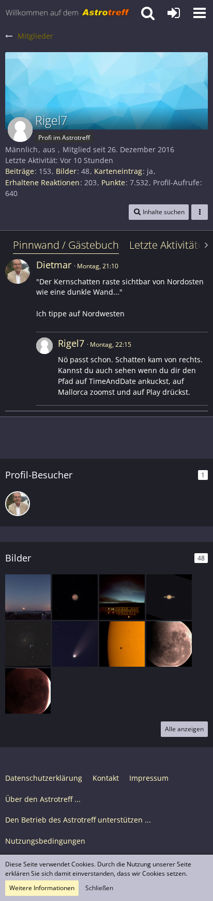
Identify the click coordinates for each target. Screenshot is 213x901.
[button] (199, 13)
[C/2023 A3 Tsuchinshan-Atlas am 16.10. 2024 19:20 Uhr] (122, 597)
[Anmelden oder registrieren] (173, 13)
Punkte (113, 182)
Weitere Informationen (41, 887)
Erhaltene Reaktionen (42, 182)
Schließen (99, 887)
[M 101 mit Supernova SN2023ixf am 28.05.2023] (28, 644)
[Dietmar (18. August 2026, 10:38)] (17, 503)
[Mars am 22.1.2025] (75, 597)
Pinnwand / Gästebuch (66, 245)
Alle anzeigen (184, 729)
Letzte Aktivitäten (169, 245)
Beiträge (19, 171)
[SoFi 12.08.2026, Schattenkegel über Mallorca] (28, 597)
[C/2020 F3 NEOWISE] (75, 644)
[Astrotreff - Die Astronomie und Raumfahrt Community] (67, 13)
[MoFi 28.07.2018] (169, 644)
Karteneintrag (118, 171)
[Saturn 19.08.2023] (169, 597)
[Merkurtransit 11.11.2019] (122, 644)
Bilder (66, 171)
